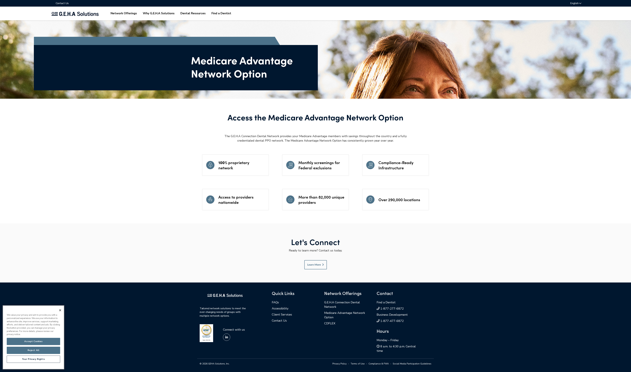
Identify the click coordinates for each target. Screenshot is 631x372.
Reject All (33, 350)
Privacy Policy (339, 363)
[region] (33, 337)
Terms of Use (358, 363)
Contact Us (62, 3)
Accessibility (280, 308)
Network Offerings (124, 13)
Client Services (282, 314)
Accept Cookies (33, 341)
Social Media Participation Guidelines (412, 363)
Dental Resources (193, 13)
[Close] (60, 310)
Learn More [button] (314, 264)
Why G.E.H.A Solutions (159, 13)
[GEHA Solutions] (225, 295)
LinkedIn (227, 337)
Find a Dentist (221, 13)
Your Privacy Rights (33, 359)
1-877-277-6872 (392, 309)
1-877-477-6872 (392, 321)
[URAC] (206, 333)
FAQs (275, 302)
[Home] (75, 13)
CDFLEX (329, 323)
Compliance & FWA (379, 363)
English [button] (574, 3)
